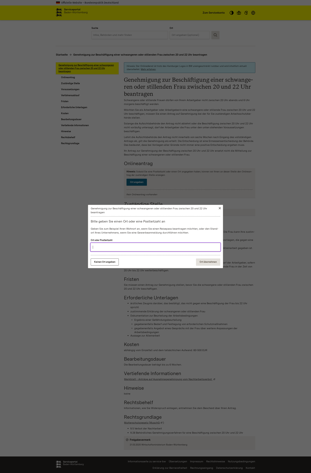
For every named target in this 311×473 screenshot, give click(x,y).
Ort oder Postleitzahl (101, 240)
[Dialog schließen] (219, 208)
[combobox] (155, 247)
